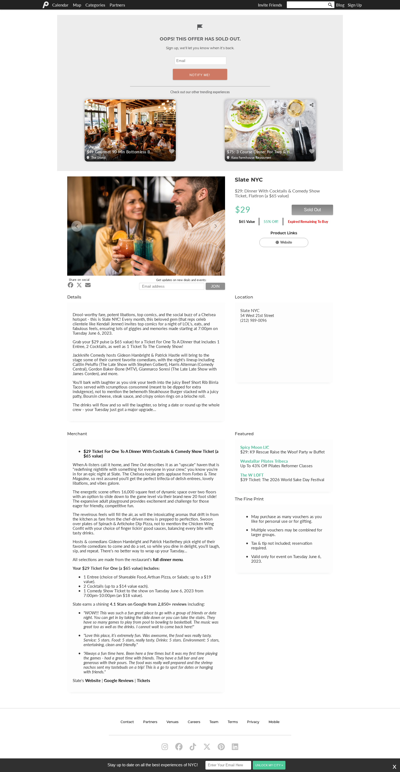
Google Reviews (119, 680)
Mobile (274, 722)
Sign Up (355, 5)
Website (93, 680)
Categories (95, 5)
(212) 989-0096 (253, 320)
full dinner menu (168, 559)
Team (214, 722)
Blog (340, 5)
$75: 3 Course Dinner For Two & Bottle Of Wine (260, 151)
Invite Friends (270, 5)
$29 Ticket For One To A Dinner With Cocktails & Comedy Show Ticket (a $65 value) (151, 453)
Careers (194, 722)
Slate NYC (250, 310)
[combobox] (310, 4)
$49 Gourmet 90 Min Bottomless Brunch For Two (120, 151)
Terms (233, 722)
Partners (117, 5)
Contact (127, 722)
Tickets (143, 680)
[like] (172, 151)
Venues (173, 722)
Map (77, 5)
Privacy (253, 722)
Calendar (60, 5)
